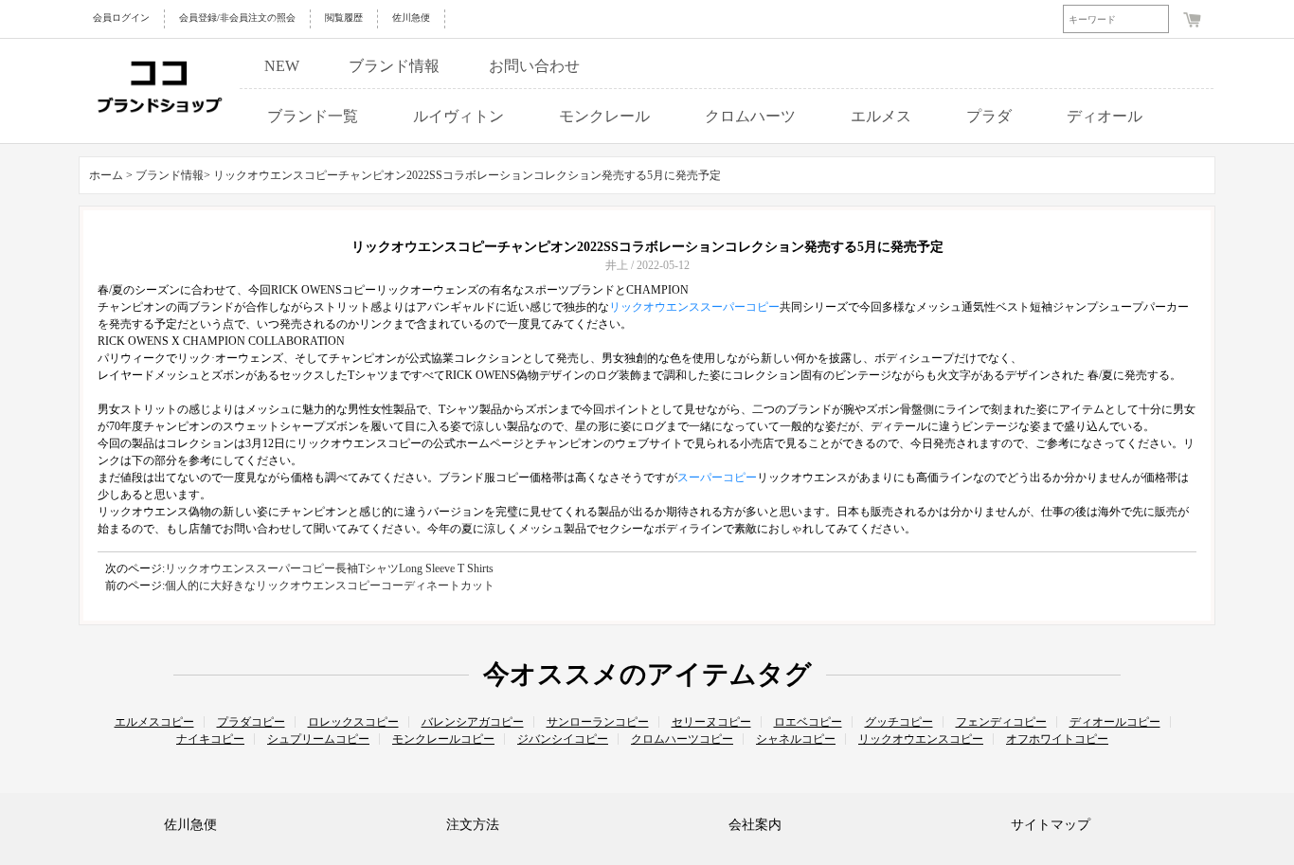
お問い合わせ (534, 66)
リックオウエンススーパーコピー (694, 307)
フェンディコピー (1001, 722)
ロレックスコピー (353, 722)
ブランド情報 (394, 66)
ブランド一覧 (312, 116)
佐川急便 (411, 17)
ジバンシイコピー (562, 739)
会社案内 (755, 825)
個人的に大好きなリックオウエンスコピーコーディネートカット (329, 585)
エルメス (881, 116)
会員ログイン (121, 17)
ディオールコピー (1114, 722)
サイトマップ (1050, 825)
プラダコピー (251, 722)
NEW (281, 66)
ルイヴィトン (458, 116)
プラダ (989, 116)
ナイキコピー (210, 739)
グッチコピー (899, 722)
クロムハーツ (750, 116)
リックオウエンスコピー (920, 739)
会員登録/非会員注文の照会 (237, 17)
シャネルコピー (796, 739)
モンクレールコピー (443, 739)
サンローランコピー (598, 722)
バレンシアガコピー (473, 722)
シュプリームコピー (318, 739)
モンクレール (604, 116)
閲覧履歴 (344, 17)
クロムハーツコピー (682, 739)
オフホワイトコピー (1057, 739)
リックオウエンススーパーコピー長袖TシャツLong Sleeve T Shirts (329, 568)
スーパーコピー (717, 477)
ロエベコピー (808, 722)
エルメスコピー (154, 722)
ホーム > (111, 175)
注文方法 (472, 825)
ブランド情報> (174, 175)
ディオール (1104, 116)
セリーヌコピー (711, 722)
